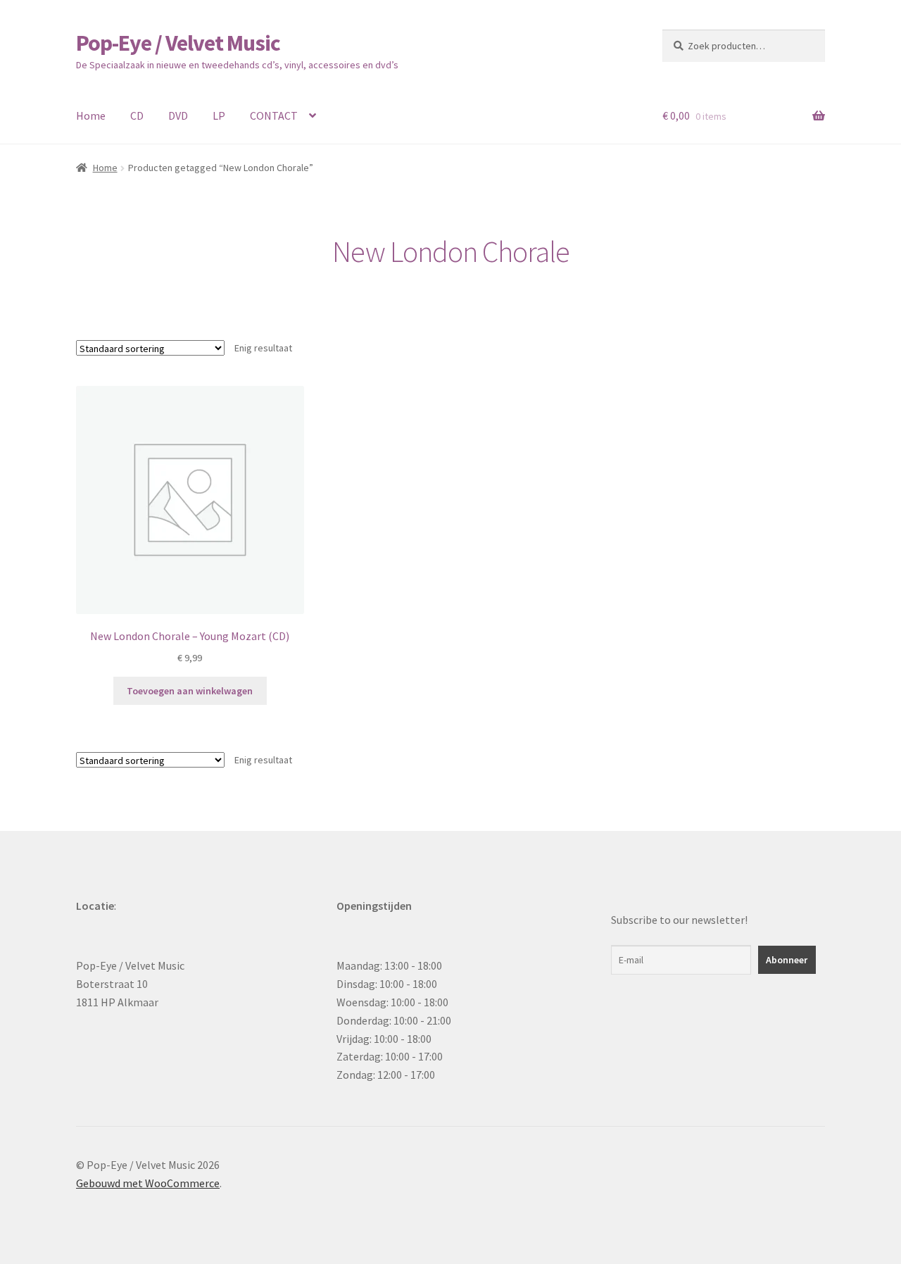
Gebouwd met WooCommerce (148, 1183)
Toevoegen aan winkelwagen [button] (190, 690)
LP (219, 115)
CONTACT (274, 115)
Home (91, 115)
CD (137, 115)
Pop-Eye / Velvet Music (178, 43)
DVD (178, 115)
